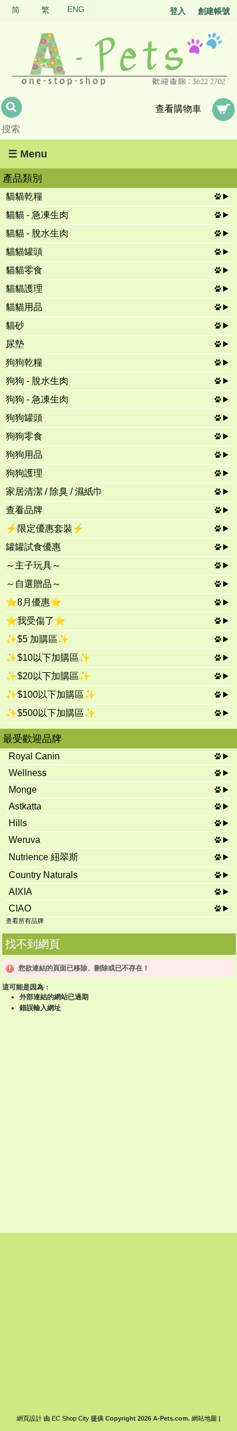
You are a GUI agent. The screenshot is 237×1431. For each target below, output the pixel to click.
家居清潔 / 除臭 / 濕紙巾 (54, 491)
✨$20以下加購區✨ (48, 676)
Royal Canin (34, 756)
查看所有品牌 (25, 920)
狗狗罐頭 (24, 418)
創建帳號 (214, 11)
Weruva (24, 840)
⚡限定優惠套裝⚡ (45, 528)
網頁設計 (29, 1418)
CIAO (20, 908)
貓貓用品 (24, 307)
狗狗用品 (24, 455)
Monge (23, 789)
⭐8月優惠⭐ (34, 602)
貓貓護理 (24, 288)
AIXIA (20, 892)
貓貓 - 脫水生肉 (37, 233)
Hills (18, 823)
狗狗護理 (24, 473)
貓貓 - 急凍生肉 (37, 215)
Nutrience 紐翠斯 (43, 857)
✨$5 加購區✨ (37, 639)
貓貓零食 (24, 270)
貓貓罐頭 (24, 252)
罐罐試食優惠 (33, 547)
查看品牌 (24, 510)
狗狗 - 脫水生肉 (37, 381)
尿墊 (15, 344)
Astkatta (25, 806)
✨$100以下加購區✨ (50, 694)
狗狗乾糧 (24, 362)
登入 (178, 11)
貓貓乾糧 (24, 196)
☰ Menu (27, 154)
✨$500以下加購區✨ (50, 713)
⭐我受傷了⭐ (36, 621)
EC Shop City (70, 1418)
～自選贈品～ (33, 584)
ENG (76, 9)
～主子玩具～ (33, 565)
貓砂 (15, 325)
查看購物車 (178, 109)
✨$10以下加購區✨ (48, 657)
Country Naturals (43, 875)
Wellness (28, 773)
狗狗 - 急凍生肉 (37, 399)
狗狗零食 (24, 436)
